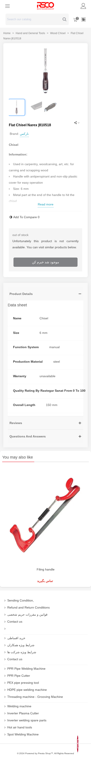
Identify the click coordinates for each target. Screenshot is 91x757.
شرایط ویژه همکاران (20, 645)
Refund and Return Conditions (28, 607)
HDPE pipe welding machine (27, 689)
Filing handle (46, 569)
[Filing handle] (45, 515)
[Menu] (7, 6)
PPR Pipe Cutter (18, 675)
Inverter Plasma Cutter (23, 713)
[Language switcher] (83, 19)
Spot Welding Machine (23, 734)
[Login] (83, 6)
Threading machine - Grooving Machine (35, 696)
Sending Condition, (20, 600)
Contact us (14, 621)
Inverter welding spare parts (26, 720)
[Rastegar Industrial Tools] (45, 5)
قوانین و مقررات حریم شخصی (27, 614)
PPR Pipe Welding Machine (26, 668)
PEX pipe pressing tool (23, 682)
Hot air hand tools (19, 727)
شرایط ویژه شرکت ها (21, 652)
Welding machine (19, 706)
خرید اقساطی (16, 638)
